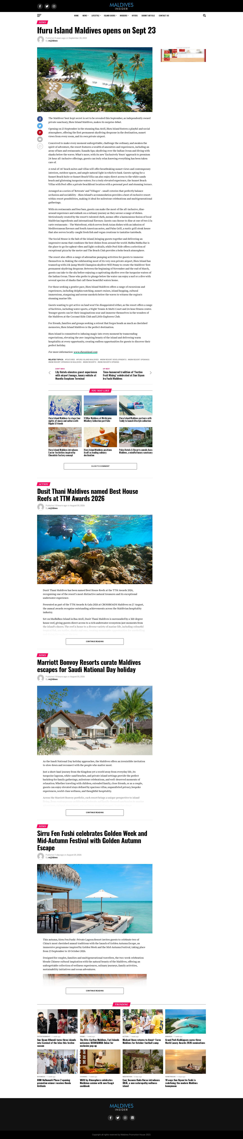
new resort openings (139, 360)
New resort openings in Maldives (65, 362)
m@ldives (53, 41)
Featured (70, 360)
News (85, 15)
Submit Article (148, 15)
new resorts (90, 362)
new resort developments (113, 360)
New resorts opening (109, 362)
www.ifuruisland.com (85, 352)
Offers (135, 15)
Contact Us (164, 15)
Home (76, 15)
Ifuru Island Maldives (88, 360)
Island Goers (109, 15)
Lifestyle (95, 15)
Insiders (123, 15)
